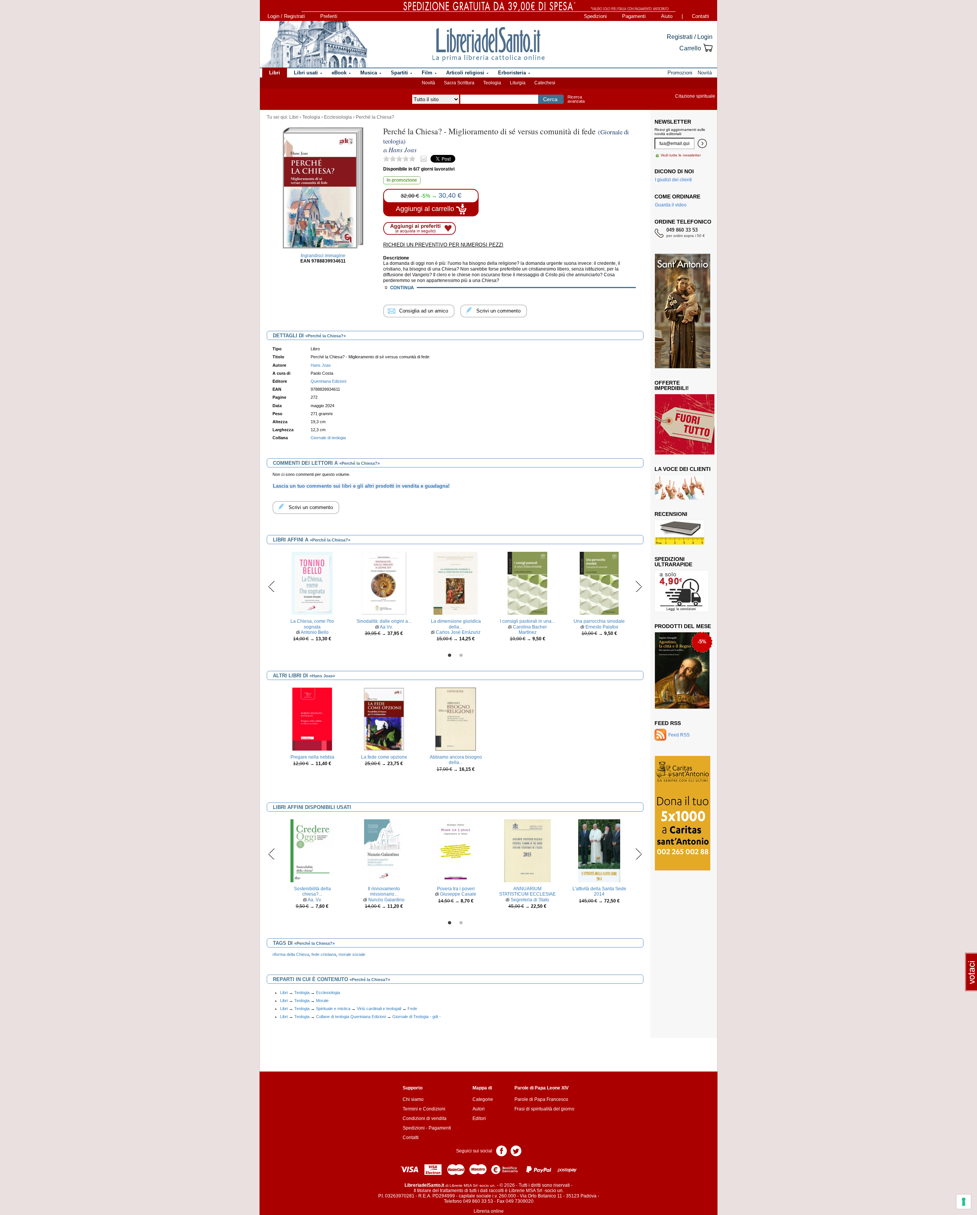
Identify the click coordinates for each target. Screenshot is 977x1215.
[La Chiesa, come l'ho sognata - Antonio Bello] (312, 583)
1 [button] (449, 655)
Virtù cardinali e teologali (379, 1008)
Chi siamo (413, 1099)
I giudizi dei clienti (673, 179)
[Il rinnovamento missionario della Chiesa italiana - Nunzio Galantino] (384, 850)
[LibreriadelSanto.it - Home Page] (488, 44)
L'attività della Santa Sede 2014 (599, 891)
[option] (312, 598)
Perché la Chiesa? (375, 117)
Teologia (492, 82)
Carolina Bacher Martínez (530, 629)
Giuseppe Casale (458, 894)
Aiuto (666, 16)
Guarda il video (671, 205)
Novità (428, 82)
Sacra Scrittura (459, 82)
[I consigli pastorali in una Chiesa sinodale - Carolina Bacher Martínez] (527, 583)
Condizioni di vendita (425, 1118)
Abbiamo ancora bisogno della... (456, 759)
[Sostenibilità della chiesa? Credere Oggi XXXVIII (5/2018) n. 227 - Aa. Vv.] (312, 850)
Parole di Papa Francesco (541, 1099)
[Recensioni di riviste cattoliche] (680, 532)
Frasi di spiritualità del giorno (544, 1109)
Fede (412, 1008)
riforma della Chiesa (290, 954)
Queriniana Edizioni (328, 381)
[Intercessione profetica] (680, 687)
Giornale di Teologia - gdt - (416, 1016)
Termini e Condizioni (424, 1109)
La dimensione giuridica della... (456, 624)
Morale (322, 1000)
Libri (293, 117)
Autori (478, 1109)
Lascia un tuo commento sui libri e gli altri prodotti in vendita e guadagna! (361, 486)
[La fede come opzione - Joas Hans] (384, 719)
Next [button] (638, 586)
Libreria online (489, 1211)
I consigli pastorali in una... (527, 621)
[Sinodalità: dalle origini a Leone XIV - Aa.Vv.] (383, 583)
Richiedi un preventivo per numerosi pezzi (443, 245)
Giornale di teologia (328, 437)
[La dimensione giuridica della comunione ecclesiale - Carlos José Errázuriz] (456, 583)
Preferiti (328, 16)
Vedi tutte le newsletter (681, 155)
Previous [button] (271, 586)
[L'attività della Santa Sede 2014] (599, 850)
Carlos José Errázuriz (458, 632)
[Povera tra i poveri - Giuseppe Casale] (455, 850)
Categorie (482, 1099)
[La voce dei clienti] (680, 487)
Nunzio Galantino (386, 899)
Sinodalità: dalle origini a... (383, 621)
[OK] (702, 143)
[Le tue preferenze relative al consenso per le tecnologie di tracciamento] (963, 1201)
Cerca (550, 99)
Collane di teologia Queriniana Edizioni (351, 1016)
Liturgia (518, 82)
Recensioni (671, 514)
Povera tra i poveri (456, 888)
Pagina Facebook (501, 1150)
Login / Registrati (286, 16)
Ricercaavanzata (576, 99)
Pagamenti (634, 16)
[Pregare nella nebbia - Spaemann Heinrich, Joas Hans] (312, 719)
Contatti (700, 16)
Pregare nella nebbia (312, 757)
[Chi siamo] (314, 44)
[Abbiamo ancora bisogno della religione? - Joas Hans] (455, 719)
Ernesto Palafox (601, 627)
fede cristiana (323, 954)
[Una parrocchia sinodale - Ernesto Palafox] (599, 583)
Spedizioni (595, 16)
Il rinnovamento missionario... (384, 891)
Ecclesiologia (338, 117)
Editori (479, 1118)
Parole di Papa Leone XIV (541, 1088)
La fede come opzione (384, 757)
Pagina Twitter (516, 1150)
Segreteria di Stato (530, 899)
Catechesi (544, 82)
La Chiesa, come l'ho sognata (312, 624)
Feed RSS (668, 723)
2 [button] (461, 655)
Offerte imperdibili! (672, 385)
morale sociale (352, 954)
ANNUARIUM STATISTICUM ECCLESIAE (527, 891)
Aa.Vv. (386, 627)
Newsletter (673, 122)
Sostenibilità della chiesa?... (312, 891)
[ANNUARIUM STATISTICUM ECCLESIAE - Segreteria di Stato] (527, 850)
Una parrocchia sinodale (599, 621)
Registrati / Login (690, 37)
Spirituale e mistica (333, 1008)
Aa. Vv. (315, 899)
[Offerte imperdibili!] (687, 424)
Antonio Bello (315, 632)
